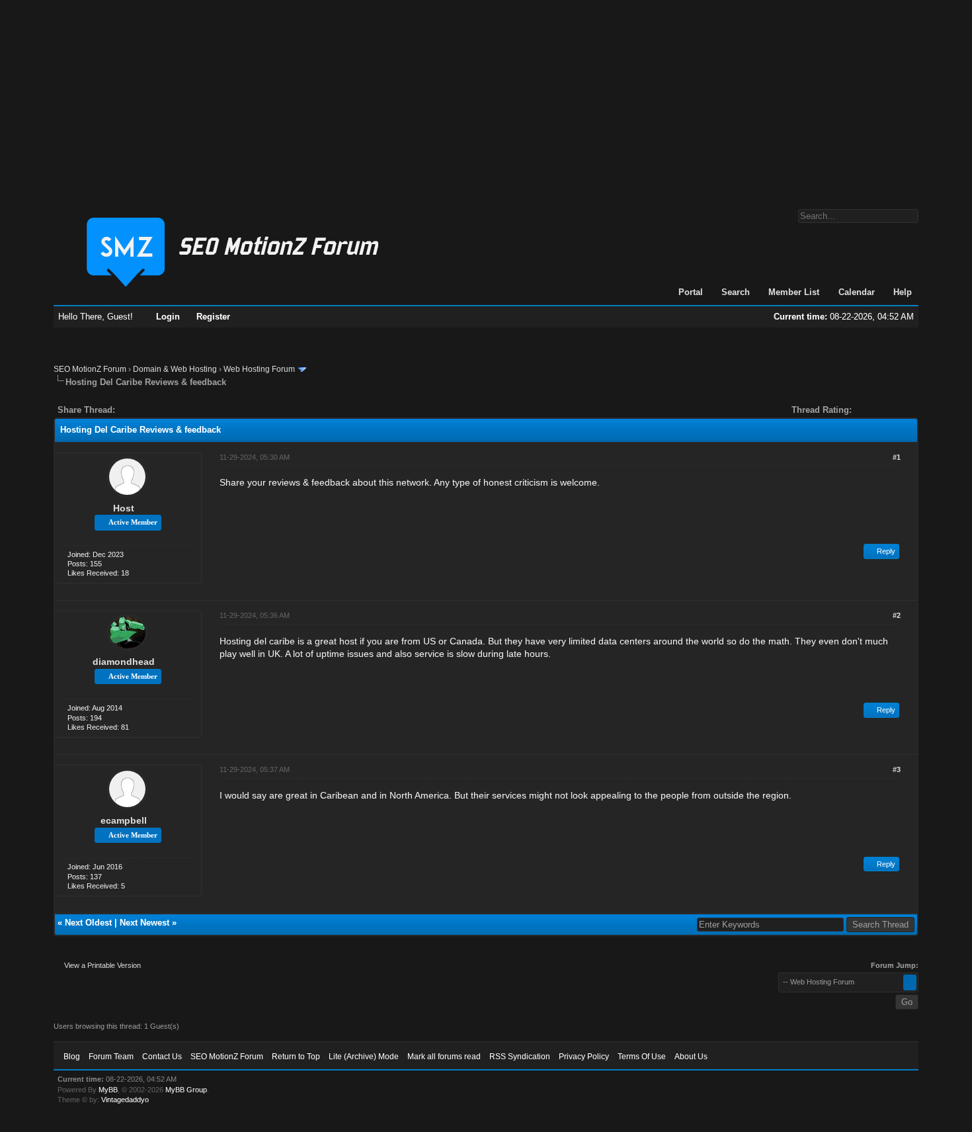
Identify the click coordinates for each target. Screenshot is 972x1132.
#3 (897, 769)
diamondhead (124, 661)
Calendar (856, 292)
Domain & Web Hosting (175, 369)
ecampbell (124, 820)
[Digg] (146, 410)
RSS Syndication (519, 1056)
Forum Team (111, 1056)
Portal (690, 292)
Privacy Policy (584, 1056)
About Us (691, 1056)
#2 (897, 615)
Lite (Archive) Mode (364, 1056)
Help (902, 292)
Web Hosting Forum (259, 369)
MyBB (108, 1090)
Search (735, 292)
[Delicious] (155, 410)
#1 (897, 457)
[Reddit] (164, 410)
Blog (71, 1056)
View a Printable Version (102, 965)
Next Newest (144, 923)
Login (168, 317)
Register (213, 317)
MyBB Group (186, 1090)
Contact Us (162, 1056)
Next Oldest (88, 923)
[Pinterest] (177, 410)
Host (123, 508)
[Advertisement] (486, 98)
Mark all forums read (444, 1056)
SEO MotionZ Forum (90, 369)
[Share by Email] (187, 410)
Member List (793, 292)
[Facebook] (127, 410)
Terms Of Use (642, 1056)
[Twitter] (137, 410)
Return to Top (296, 1056)
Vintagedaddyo (125, 1100)
